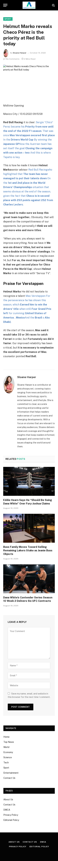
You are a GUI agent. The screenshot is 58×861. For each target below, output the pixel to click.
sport (8, 19)
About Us (8, 799)
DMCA (6, 809)
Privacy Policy (10, 815)
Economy (8, 752)
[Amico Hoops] (29, 5)
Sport (6, 767)
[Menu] (5, 5)
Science (7, 757)
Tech (6, 762)
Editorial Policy (11, 820)
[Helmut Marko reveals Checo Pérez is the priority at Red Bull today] (29, 81)
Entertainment (11, 773)
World (6, 747)
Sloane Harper (19, 53)
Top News (8, 742)
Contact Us (9, 778)
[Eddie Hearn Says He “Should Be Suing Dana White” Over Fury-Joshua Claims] (29, 481)
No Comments (12, 59)
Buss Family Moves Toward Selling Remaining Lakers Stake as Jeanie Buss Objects (27, 550)
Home (6, 737)
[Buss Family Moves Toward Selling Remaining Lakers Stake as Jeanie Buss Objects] (29, 528)
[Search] (53, 5)
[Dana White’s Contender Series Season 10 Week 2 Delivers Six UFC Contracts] (29, 578)
